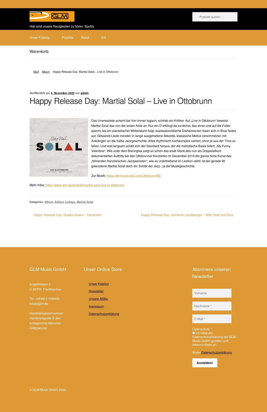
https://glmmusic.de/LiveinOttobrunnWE (134, 175)
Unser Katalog (99, 283)
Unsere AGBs (98, 298)
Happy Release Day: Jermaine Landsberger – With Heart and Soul (187, 215)
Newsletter (96, 291)
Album (46, 72)
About (85, 37)
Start (36, 72)
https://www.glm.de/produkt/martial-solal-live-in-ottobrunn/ (85, 185)
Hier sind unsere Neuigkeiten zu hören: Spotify (62, 26)
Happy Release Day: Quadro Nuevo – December (67, 215)
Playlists (68, 37)
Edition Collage (65, 202)
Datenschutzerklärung (104, 313)
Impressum (96, 306)
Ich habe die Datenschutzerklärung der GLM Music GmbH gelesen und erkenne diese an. (214, 339)
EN (103, 37)
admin (85, 93)
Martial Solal (85, 202)
